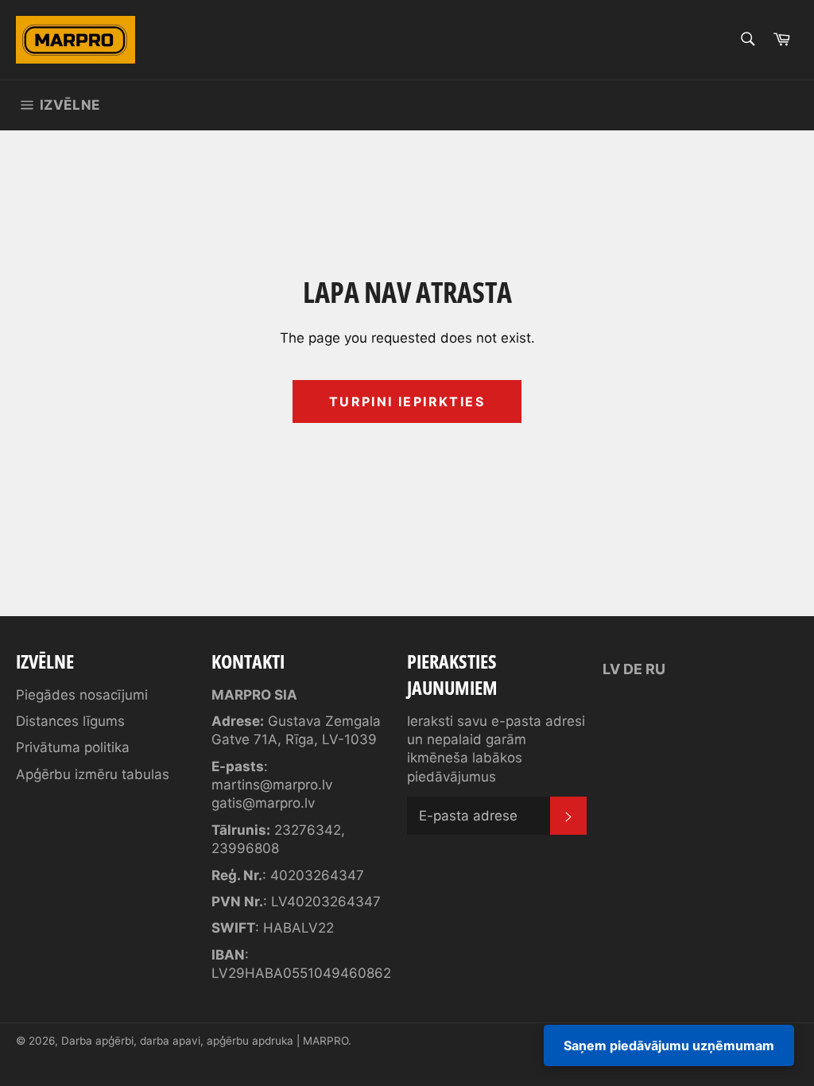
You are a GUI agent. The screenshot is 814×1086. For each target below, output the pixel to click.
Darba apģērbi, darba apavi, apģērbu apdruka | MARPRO (204, 1040)
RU (655, 669)
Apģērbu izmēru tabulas (92, 774)
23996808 (245, 848)
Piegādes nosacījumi (82, 695)
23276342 (307, 830)
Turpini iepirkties (407, 401)
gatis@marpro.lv (263, 803)
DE (632, 669)
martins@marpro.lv (271, 785)
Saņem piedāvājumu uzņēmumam (669, 1045)
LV (611, 669)
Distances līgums (70, 721)
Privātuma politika (73, 747)
